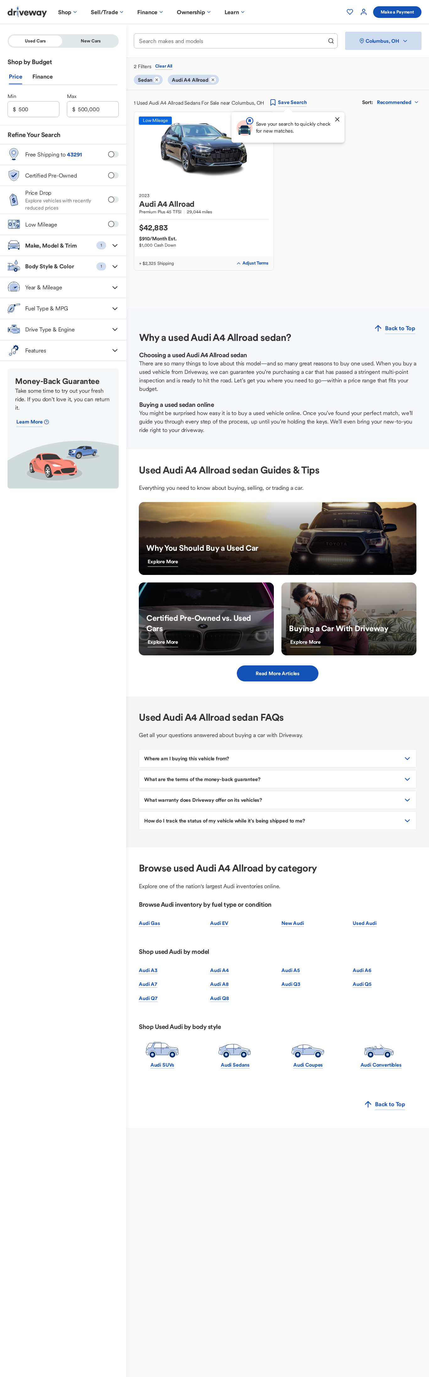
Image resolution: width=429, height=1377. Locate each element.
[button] (63, 245)
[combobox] (231, 41)
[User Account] (364, 12)
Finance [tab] (42, 76)
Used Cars (35, 41)
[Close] (337, 119)
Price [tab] (15, 76)
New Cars (91, 41)
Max (72, 96)
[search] (331, 41)
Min (12, 96)
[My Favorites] (350, 12)
